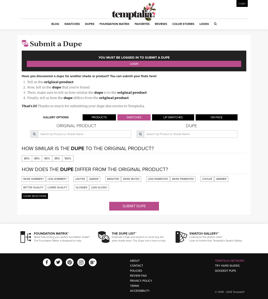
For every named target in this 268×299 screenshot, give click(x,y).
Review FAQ (138, 276)
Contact (136, 266)
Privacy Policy (141, 281)
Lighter (80, 179)
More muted (131, 179)
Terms (134, 286)
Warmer (221, 179)
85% (37, 158)
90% (47, 158)
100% (68, 158)
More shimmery (33, 179)
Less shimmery (57, 179)
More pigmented (183, 179)
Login (242, 3)
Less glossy (99, 187)
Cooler (207, 179)
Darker (94, 179)
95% (57, 158)
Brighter (113, 179)
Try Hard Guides (227, 266)
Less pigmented (158, 179)
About (135, 261)
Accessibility (140, 291)
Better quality (33, 187)
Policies (136, 271)
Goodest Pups (225, 271)
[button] (55, 24)
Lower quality (57, 187)
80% (27, 158)
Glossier (81, 187)
